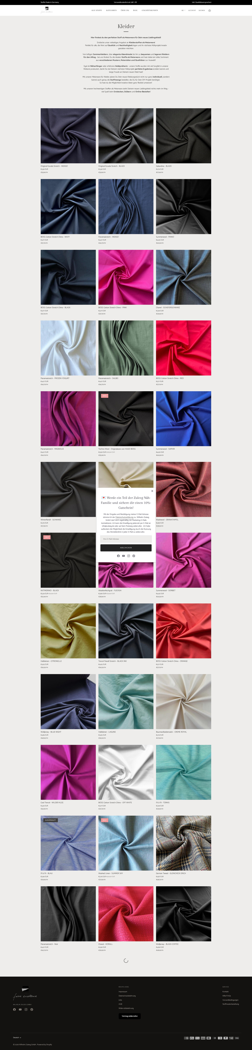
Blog (135, 10)
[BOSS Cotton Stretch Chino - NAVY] (68, 206)
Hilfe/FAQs (226, 995)
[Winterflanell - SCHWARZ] (68, 489)
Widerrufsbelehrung (126, 1008)
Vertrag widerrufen (130, 1016)
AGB (120, 1004)
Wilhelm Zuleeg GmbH (27, 1044)
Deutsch (16, 1038)
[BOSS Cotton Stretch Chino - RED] (183, 348)
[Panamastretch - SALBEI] (126, 348)
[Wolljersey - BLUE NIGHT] (68, 701)
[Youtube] (123, 555)
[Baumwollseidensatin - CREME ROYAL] (183, 701)
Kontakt (225, 991)
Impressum (123, 991)
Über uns (125, 10)
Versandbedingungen (230, 1000)
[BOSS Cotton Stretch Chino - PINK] (126, 277)
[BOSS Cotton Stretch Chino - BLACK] (68, 277)
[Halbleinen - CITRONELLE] (68, 630)
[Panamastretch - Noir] (68, 913)
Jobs (120, 1000)
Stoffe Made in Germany (50, 2)
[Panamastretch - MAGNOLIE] (68, 418)
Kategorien (111, 10)
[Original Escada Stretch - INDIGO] (68, 135)
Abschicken (126, 547)
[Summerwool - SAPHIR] (183, 418)
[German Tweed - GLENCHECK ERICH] (183, 843)
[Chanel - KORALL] (126, 913)
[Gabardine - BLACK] (183, 135)
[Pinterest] (133, 555)
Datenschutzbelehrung (127, 995)
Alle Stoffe (96, 10)
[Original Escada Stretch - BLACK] (126, 135)
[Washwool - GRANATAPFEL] (183, 489)
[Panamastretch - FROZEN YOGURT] (68, 348)
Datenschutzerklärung (124, 517)
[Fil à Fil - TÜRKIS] (183, 772)
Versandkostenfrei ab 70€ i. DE (125, 2)
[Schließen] (152, 491)
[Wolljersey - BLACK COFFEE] (183, 913)
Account (192, 10)
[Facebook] (118, 555)
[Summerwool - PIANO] (183, 206)
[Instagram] (128, 555)
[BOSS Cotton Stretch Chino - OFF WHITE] (126, 772)
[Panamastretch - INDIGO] (126, 206)
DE (183, 10)
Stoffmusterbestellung (230, 1004)
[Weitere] (126, 960)
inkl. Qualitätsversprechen (201, 2)
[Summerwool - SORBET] (183, 560)
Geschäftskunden (150, 10)
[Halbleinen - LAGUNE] (126, 701)
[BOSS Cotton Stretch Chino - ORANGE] (183, 630)
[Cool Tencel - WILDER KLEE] (68, 772)
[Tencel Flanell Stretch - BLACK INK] (126, 630)
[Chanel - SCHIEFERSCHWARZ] (183, 277)
